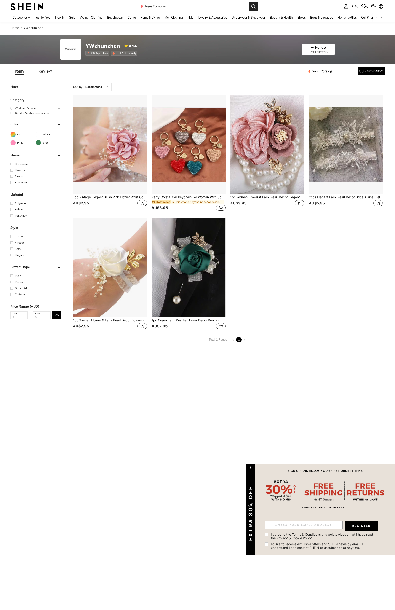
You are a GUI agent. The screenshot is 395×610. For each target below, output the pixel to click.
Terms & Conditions (306, 534)
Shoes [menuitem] (301, 17)
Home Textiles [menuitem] (347, 17)
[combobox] (91, 87)
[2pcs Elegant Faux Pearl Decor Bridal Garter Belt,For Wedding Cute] (346, 144)
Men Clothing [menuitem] (174, 17)
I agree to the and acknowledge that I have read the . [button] (322, 536)
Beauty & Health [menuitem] (281, 17)
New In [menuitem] (60, 17)
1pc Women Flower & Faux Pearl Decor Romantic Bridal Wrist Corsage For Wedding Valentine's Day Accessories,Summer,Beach (110, 320)
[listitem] (98, 53)
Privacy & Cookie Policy (294, 538)
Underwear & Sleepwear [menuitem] (248, 17)
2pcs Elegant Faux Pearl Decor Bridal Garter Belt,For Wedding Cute (346, 197)
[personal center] (346, 6)
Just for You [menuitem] (43, 17)
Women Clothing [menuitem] (91, 17)
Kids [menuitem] (190, 17)
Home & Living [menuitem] (150, 17)
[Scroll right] (381, 17)
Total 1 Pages (218, 339)
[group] (35, 108)
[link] (355, 6)
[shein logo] (26, 6)
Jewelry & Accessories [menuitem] (212, 17)
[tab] (19, 71)
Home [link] (14, 28)
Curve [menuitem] (132, 17)
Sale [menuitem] (72, 17)
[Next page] (244, 339)
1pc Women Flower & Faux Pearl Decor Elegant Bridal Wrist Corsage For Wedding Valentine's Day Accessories (267, 197)
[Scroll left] (376, 17)
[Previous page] (233, 339)
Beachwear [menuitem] (115, 17)
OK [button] (57, 315)
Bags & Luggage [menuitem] (321, 17)
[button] (373, 6)
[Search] (253, 6)
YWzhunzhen (102, 46)
